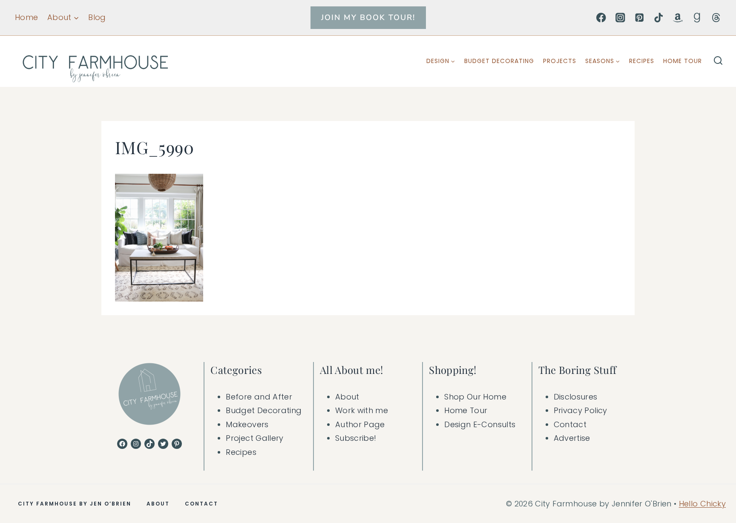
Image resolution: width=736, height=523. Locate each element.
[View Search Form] (718, 61)
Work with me (361, 410)
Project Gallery (254, 438)
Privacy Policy (580, 410)
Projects (559, 61)
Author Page (360, 424)
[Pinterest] (639, 17)
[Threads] (716, 17)
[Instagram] (620, 17)
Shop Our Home (475, 396)
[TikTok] (658, 17)
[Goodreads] (697, 17)
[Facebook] (601, 17)
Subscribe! (356, 438)
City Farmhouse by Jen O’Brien (74, 503)
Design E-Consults (479, 424)
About (347, 396)
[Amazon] (677, 17)
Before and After (259, 396)
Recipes (641, 61)
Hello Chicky (702, 503)
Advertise (572, 438)
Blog (97, 17)
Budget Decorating (499, 61)
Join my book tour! (368, 17)
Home (26, 17)
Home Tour (682, 61)
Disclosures (576, 396)
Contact (570, 424)
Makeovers (247, 424)
